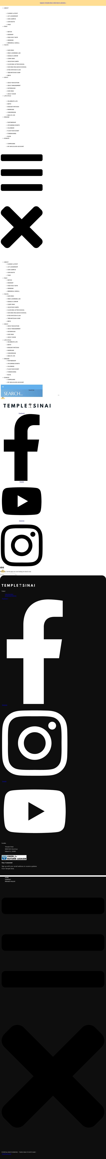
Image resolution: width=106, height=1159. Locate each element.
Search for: (31, 390)
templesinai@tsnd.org (10, 596)
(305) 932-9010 (9, 594)
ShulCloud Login (6, 1154)
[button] (22, 203)
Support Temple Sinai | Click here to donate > (53, 3)
